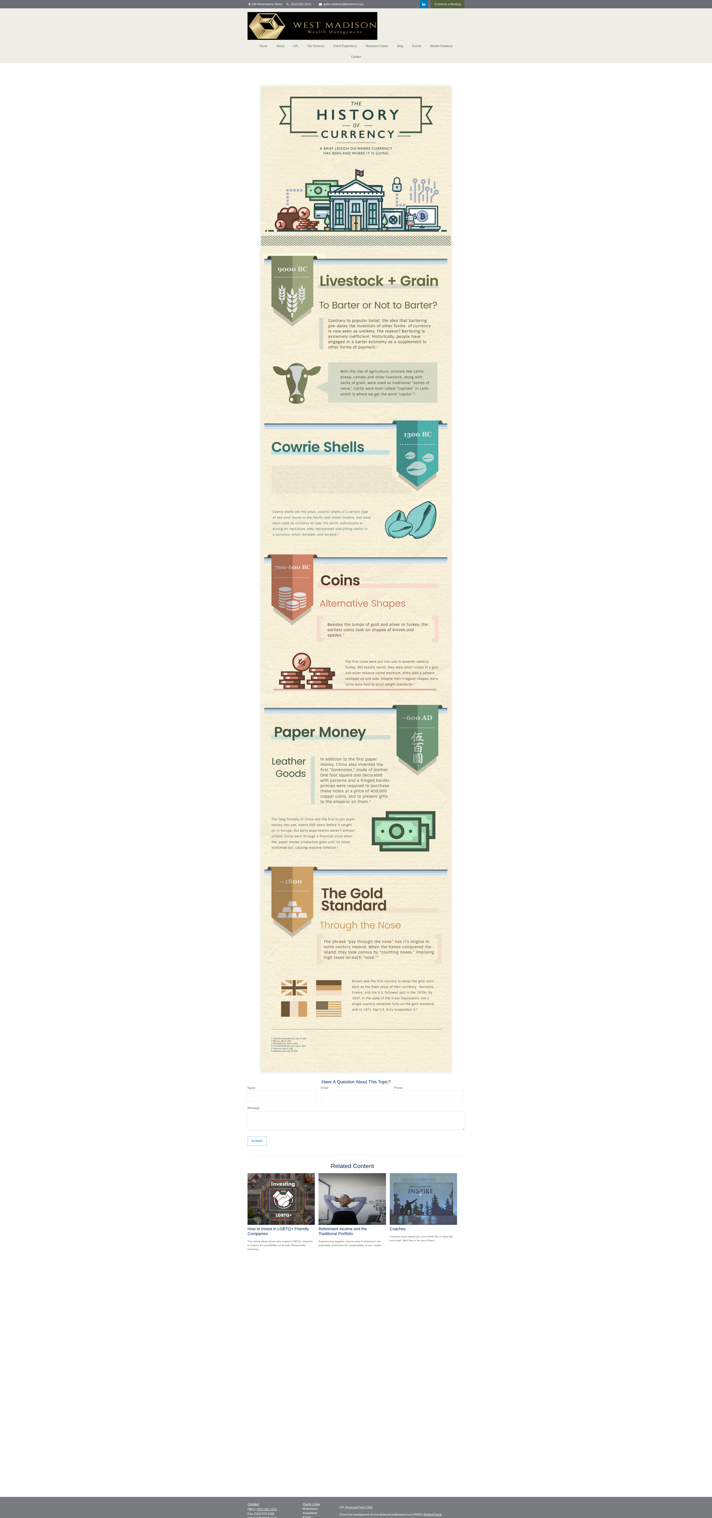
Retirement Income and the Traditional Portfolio (343, 1231)
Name (252, 1087)
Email (324, 1087)
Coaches (398, 1229)
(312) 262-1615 (267, 1509)
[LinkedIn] (424, 4)
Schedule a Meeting (447, 4)
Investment (310, 1513)
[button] (263, 46)
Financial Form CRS (359, 1507)
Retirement (310, 1508)
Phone (398, 1087)
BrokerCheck (432, 1514)
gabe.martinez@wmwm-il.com (343, 4)
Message (254, 1107)
